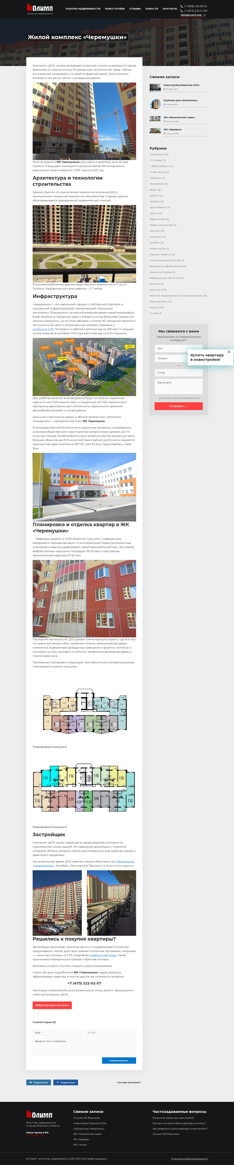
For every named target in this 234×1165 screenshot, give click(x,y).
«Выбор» (155, 201)
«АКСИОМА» (157, 183)
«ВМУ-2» (155, 195)
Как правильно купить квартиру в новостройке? (180, 1128)
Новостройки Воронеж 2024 (181, 85)
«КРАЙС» (155, 242)
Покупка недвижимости (83, 8)
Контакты (170, 8)
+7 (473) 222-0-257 (196, 10)
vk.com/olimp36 (35, 1135)
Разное (154, 307)
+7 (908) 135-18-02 (195, 6)
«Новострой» (158, 248)
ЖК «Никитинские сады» (179, 117)
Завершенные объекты (164, 278)
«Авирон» (155, 178)
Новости (151, 8)
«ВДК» (153, 189)
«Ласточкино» (125, 861)
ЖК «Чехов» (80, 1144)
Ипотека (155, 284)
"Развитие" (156, 154)
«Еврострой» (157, 219)
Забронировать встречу (52, 1005)
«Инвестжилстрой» (161, 225)
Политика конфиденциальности (189, 1158)
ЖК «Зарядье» (173, 129)
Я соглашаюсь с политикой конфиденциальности (179, 398)
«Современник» (43, 865)
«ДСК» (153, 213)
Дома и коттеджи (161, 272)
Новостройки (115, 8)
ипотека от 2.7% (43, 329)
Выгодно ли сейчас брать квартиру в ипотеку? (179, 1123)
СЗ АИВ (154, 313)
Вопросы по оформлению (165, 266)
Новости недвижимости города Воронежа (176, 295)
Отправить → (179, 406)
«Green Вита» (158, 172)
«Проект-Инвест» (160, 254)
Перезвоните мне (191, 15)
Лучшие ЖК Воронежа (86, 1117)
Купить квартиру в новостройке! (207, 357)
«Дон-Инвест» (158, 207)
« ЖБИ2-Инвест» (160, 166)
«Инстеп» (155, 231)
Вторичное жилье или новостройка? (174, 1117)
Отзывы (135, 8)
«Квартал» (156, 236)
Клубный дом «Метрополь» (181, 100)
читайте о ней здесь (103, 955)
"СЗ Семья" (156, 160)
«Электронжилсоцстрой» (165, 260)
